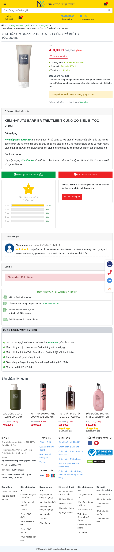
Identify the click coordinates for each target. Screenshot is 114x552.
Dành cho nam (103, 494)
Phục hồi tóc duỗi (26, 515)
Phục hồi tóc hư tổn (27, 523)
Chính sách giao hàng (68, 447)
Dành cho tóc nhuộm (102, 512)
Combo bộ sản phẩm (84, 526)
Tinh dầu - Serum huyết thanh (83, 517)
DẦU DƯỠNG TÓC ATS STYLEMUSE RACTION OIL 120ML (97, 415)
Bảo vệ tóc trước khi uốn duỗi (66, 493)
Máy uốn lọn (45, 514)
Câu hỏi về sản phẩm (87, 174)
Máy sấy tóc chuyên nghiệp (46, 508)
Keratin (23, 510)
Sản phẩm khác (103, 499)
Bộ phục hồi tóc (65, 512)
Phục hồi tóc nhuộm (26, 531)
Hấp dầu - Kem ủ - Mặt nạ (85, 503)
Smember (83, 102)
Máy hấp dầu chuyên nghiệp (46, 496)
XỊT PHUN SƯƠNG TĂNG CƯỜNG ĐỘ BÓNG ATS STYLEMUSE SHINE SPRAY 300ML (43, 415)
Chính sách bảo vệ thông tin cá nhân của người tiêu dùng (70, 474)
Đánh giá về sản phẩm (27, 174)
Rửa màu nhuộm (66, 508)
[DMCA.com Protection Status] (96, 461)
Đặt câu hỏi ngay (72, 196)
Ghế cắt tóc (44, 523)
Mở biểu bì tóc (65, 503)
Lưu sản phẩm (59, 56)
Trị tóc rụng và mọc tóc (27, 503)
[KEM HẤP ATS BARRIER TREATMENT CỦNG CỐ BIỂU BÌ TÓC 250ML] (23, 66)
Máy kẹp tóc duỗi (47, 502)
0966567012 (18, 470)
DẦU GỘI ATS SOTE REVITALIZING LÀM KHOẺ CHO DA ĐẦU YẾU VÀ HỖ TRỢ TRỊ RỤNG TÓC (15, 415)
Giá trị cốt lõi (45, 442)
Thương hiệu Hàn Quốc (18, 25)
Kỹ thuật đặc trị (65, 499)
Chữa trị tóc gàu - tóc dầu (28, 496)
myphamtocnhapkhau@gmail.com (18, 460)
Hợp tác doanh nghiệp (8, 497)
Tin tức (42, 462)
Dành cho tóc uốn (102, 520)
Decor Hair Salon (9, 491)
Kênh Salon (7, 487)
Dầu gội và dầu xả (84, 496)
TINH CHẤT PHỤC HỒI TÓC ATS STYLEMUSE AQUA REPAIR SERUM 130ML (69, 415)
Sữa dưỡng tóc (84, 510)
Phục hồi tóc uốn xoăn (28, 538)
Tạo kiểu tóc (83, 532)
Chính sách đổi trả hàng (69, 459)
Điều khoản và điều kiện (69, 442)
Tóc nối (42, 519)
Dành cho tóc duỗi (102, 505)
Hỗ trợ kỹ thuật (66, 487)
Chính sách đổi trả (50, 303)
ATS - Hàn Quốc (41, 25)
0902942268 (15, 465)
